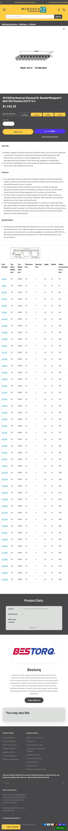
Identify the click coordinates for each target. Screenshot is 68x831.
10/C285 (5, 519)
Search (58, 17)
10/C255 (5, 506)
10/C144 (4, 399)
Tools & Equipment (10, 756)
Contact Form (21, 795)
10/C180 (4, 439)
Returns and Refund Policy (36, 769)
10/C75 (4, 279)
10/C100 (4, 319)
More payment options (50, 136)
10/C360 (5, 553)
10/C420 (5, 566)
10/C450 (5, 573)
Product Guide (8, 733)
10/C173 (4, 432)
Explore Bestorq (34, 700)
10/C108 (4, 332)
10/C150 (4, 412)
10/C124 (4, 366)
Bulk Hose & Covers (10, 745)
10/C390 (5, 559)
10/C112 (4, 346)
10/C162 (4, 426)
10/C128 (4, 379)
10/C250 (5, 499)
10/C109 (4, 339)
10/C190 (4, 446)
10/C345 (5, 546)
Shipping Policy (32, 762)
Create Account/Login (35, 745)
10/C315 (4, 533)
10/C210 (4, 466)
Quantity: (6, 120)
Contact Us (31, 741)
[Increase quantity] (12, 124)
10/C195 (4, 452)
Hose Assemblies (9, 741)
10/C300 (5, 526)
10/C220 (5, 472)
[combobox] (30, 17)
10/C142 (4, 392)
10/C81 (4, 286)
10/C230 (5, 486)
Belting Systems (9, 24)
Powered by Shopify (28, 824)
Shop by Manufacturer (11, 759)
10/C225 (5, 479)
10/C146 (4, 406)
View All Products (33, 755)
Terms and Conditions (35, 758)
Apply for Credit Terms (35, 738)
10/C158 (4, 419)
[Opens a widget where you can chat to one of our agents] (60, 828)
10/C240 (5, 493)
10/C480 (5, 579)
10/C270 (5, 513)
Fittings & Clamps (9, 748)
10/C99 (4, 312)
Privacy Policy (32, 766)
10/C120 (4, 359)
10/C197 (4, 459)
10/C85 (4, 292)
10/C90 (4, 299)
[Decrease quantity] (5, 124)
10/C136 (4, 386)
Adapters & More (9, 752)
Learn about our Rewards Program (36, 749)
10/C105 (4, 326)
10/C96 (4, 306)
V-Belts (32, 24)
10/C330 (5, 539)
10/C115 (4, 352)
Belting (23, 24)
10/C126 (4, 372)
